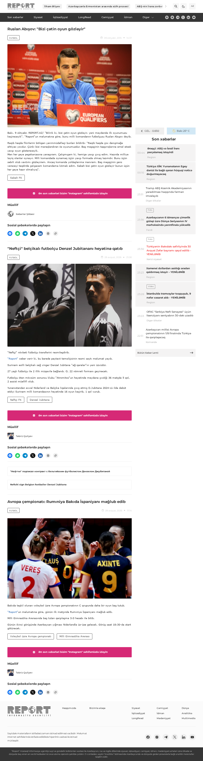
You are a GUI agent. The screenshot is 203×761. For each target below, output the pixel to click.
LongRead (137, 718)
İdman (160, 713)
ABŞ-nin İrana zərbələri (152, 6)
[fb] (167, 17)
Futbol (13, 38)
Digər (146, 17)
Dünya (185, 708)
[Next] (163, 6)
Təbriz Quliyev (24, 436)
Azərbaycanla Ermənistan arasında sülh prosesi (98, 6)
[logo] (21, 6)
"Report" (12, 358)
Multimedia (188, 718)
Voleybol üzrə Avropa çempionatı (30, 636)
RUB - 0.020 (151, 130)
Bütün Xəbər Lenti (147, 352)
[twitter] (183, 17)
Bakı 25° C (183, 130)
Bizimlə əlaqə (97, 708)
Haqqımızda (69, 708)
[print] (48, 233)
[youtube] (194, 17)
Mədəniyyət (164, 718)
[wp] (17, 233)
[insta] (172, 17)
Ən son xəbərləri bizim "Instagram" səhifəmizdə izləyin (73, 193)
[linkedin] (188, 17)
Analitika (187, 713)
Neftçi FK (16, 399)
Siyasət (136, 708)
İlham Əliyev (52, 6)
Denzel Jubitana (40, 399)
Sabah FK (16, 177)
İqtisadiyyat (138, 713)
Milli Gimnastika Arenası (74, 636)
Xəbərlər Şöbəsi (25, 214)
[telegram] (177, 17)
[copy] (55, 233)
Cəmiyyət (162, 708)
